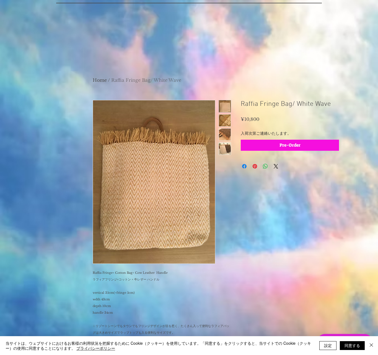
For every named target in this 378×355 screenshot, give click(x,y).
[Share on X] (276, 166)
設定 (328, 345)
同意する (352, 345)
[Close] (371, 346)
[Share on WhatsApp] (265, 166)
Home (100, 80)
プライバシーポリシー (95, 348)
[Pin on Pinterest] (255, 166)
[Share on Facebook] (244, 166)
